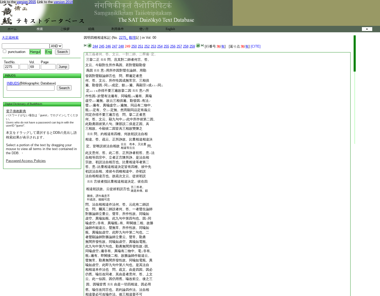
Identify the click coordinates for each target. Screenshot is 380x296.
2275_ (123, 38)
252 (147, 46)
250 (134, 46)
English (170, 29)
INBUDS (13, 83)
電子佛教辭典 (16, 111)
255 (166, 46)
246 (108, 46)
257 (179, 46)
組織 (91, 29)
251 (140, 46)
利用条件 (117, 29)
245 (101, 46)
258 (185, 46)
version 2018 (63, 2)
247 (114, 46)
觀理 (132, 38)
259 (192, 46)
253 (153, 46)
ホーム (12, 29)
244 (95, 46)
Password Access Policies (26, 161)
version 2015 (26, 2)
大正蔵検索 (10, 38)
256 (173, 46)
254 (160, 46)
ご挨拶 (65, 29)
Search (64, 88)
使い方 (144, 29)
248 (121, 46)
